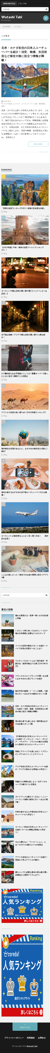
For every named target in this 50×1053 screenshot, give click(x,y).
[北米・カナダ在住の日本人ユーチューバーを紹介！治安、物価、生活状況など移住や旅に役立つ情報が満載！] (7, 711)
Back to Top (25, 1027)
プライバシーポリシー (14, 1038)
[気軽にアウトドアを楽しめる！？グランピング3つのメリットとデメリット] (7, 756)
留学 (3, 106)
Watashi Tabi (11, 17)
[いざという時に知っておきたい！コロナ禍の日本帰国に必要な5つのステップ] (7, 635)
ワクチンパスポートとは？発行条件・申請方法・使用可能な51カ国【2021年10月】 (31, 663)
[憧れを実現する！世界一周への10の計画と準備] (7, 620)
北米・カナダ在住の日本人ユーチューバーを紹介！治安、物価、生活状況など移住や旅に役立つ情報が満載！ (31, 708)
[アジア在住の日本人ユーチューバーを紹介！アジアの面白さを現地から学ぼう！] (7, 771)
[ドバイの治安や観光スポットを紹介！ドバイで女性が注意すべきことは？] (7, 650)
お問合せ (42, 1038)
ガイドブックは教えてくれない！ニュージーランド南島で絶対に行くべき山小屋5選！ (31, 799)
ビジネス (16, 103)
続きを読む (38, 144)
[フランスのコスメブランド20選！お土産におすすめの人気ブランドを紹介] (7, 681)
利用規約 (31, 1038)
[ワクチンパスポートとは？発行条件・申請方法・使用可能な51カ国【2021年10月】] (7, 665)
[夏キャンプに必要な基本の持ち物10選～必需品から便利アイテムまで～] (7, 877)
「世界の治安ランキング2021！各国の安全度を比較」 (23, 208)
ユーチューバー (27, 103)
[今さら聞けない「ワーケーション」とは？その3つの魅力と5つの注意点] (7, 847)
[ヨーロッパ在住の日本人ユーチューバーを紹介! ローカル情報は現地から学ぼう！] (7, 832)
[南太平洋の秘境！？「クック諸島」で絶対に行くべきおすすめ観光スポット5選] (7, 696)
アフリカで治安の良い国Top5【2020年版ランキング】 (23, 412)
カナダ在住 (8, 103)
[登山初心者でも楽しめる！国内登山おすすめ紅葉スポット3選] (7, 726)
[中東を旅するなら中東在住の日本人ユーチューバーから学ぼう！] (7, 816)
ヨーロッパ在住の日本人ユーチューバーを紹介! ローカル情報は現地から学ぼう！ (31, 829)
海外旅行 (42, 103)
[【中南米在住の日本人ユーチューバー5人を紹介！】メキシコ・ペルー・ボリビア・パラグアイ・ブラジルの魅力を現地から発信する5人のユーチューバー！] (7, 741)
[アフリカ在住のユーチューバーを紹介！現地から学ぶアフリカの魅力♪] (7, 862)
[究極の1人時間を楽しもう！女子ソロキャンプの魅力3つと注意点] (7, 786)
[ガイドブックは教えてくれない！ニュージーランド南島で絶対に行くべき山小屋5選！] (7, 801)
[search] (46, 9)
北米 (36, 103)
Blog (44, 66)
